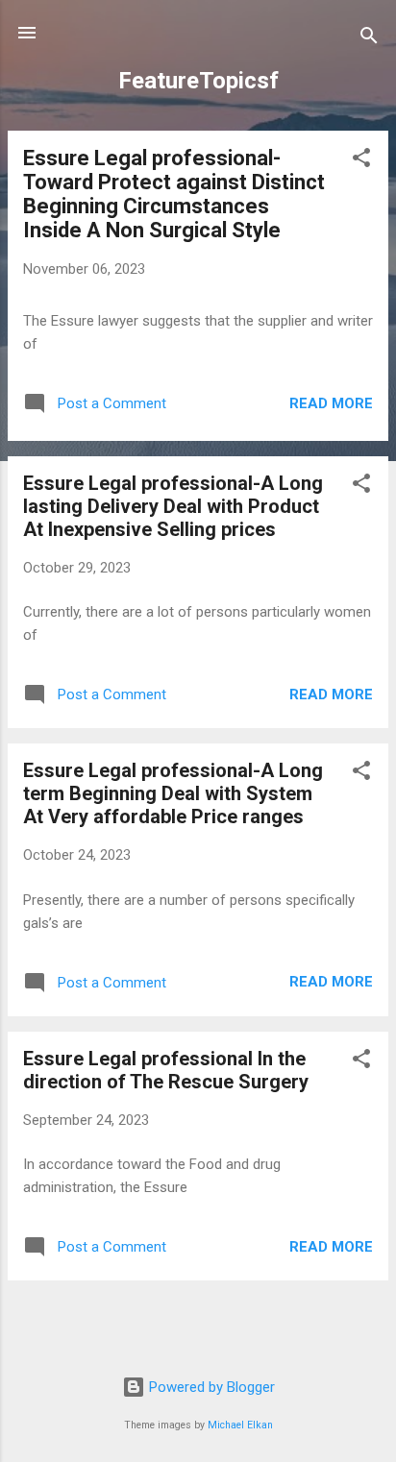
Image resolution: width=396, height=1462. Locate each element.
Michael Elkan (240, 1425)
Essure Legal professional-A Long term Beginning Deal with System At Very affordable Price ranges (173, 793)
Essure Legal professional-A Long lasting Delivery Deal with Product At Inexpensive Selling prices (173, 506)
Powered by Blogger (210, 1387)
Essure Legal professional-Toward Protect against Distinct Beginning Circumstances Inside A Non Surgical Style (174, 194)
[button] (361, 161)
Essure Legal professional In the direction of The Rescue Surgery (166, 1070)
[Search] (369, 39)
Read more (331, 403)
